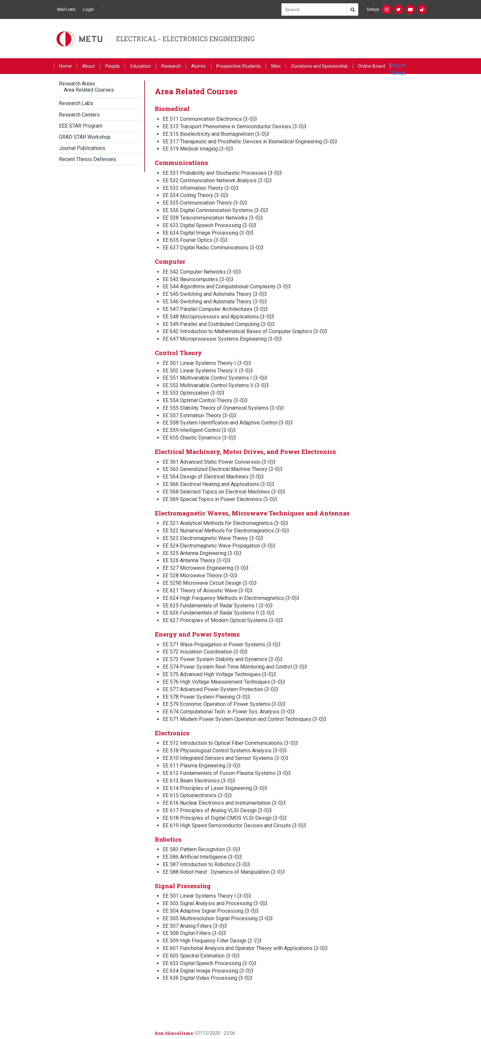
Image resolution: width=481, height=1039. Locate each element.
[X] (398, 9)
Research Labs (76, 103)
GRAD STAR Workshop (85, 137)
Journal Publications (82, 148)
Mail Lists (66, 9)
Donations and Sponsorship (319, 66)
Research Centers (79, 115)
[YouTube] (410, 9)
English (397, 65)
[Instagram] (387, 9)
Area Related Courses (89, 90)
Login (88, 9)
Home (65, 66)
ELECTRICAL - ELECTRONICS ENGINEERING (185, 38)
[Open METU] (422, 9)
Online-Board (371, 66)
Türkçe (372, 9)
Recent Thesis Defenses (87, 159)
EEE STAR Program (80, 126)
